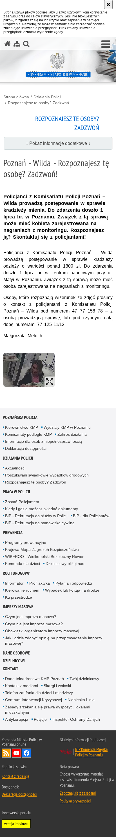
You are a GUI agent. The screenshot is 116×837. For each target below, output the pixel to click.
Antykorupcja (16, 719)
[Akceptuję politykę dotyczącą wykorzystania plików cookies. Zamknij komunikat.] (108, 4)
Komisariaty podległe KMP (28, 434)
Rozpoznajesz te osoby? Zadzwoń (38, 103)
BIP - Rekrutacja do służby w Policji (36, 516)
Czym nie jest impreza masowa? (34, 624)
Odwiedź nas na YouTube (16, 753)
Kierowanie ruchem (22, 590)
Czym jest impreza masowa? (30, 616)
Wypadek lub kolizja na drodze (72, 590)
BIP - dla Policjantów (91, 516)
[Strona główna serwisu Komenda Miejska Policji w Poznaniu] (8, 43)
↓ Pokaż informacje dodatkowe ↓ (58, 143)
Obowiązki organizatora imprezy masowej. (42, 631)
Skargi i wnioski (57, 685)
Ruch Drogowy (16, 573)
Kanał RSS (6, 753)
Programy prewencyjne (25, 542)
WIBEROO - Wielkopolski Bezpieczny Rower (44, 556)
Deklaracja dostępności (25, 448)
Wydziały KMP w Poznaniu (67, 427)
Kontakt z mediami (21, 685)
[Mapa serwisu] (17, 43)
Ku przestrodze (18, 597)
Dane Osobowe (16, 653)
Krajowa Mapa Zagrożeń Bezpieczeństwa (42, 549)
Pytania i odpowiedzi (73, 583)
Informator (14, 583)
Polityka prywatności (75, 801)
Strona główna (16, 97)
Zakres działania (72, 434)
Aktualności (15, 468)
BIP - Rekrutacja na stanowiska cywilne (40, 523)
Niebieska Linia (81, 699)
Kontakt (10, 669)
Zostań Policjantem (22, 502)
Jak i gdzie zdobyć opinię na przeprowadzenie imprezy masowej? (53, 641)
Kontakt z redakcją (15, 776)
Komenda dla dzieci (22, 563)
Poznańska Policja (20, 417)
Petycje (40, 719)
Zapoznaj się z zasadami (78, 793)
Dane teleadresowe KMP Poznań (34, 678)
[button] (105, 44)
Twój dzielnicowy (84, 678)
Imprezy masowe (18, 607)
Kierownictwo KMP (21, 427)
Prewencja (13, 532)
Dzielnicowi (14, 661)
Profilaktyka (39, 583)
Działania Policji (47, 97)
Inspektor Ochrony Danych (76, 719)
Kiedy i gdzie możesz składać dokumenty (41, 509)
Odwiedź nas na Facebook (26, 753)
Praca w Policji (16, 492)
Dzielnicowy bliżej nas (65, 563)
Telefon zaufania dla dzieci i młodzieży (39, 692)
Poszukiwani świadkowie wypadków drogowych (47, 475)
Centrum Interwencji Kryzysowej (33, 699)
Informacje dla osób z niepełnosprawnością (43, 441)
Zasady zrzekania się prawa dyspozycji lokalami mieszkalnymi (47, 710)
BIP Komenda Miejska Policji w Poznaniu (91, 752)
